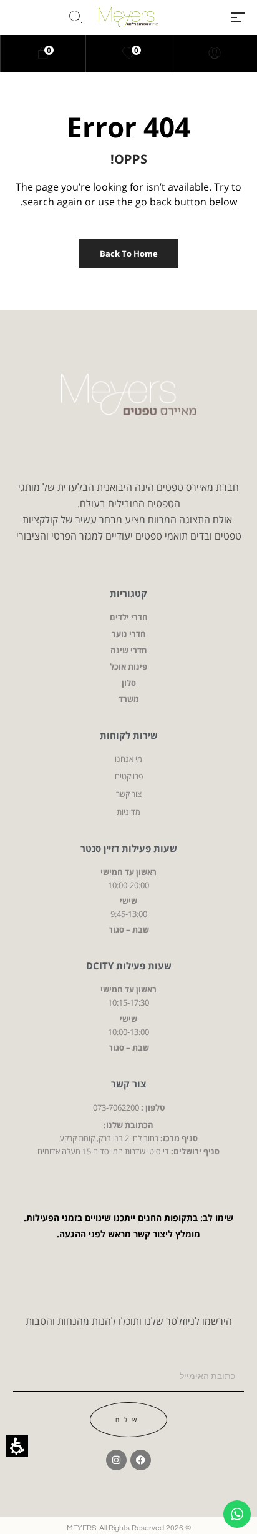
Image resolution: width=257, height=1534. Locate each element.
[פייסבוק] (140, 1460)
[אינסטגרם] (116, 1460)
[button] (238, 17)
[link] (129, 54)
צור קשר (128, 1083)
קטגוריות (128, 593)
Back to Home (129, 253)
